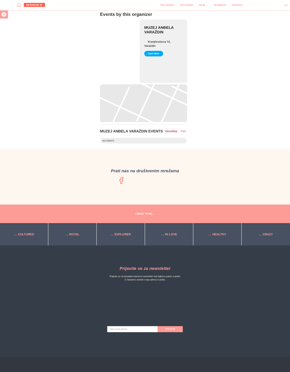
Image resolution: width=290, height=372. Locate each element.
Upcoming (171, 131)
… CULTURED (24, 234)
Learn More (153, 53)
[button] (250, 5)
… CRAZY (266, 234)
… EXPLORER (121, 234)
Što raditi (186, 5)
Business (220, 5)
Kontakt (237, 5)
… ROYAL (72, 234)
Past (183, 131)
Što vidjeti (167, 5)
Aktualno (32, 5)
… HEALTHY (217, 234)
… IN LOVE (169, 234)
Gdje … (203, 5)
